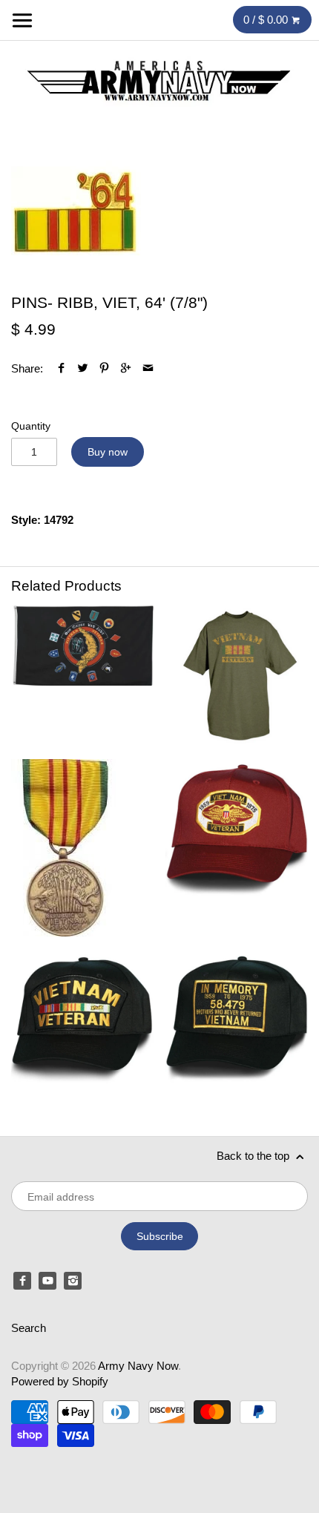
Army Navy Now (138, 1365)
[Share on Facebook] (61, 368)
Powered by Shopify (59, 1381)
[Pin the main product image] (104, 368)
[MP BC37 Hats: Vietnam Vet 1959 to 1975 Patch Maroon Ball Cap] (236, 847)
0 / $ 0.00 (267, 19)
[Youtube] (47, 1281)
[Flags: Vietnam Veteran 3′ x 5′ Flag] (82, 676)
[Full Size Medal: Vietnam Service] (82, 847)
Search (28, 1328)
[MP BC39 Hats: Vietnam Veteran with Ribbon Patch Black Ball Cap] (82, 1019)
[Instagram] (73, 1281)
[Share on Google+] (126, 368)
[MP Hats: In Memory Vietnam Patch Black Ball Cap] (236, 1019)
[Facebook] (22, 1281)
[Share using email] (148, 368)
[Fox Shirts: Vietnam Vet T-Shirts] (236, 676)
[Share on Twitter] (83, 368)
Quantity (30, 426)
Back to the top (254, 1155)
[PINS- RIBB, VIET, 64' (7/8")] (76, 213)
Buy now (108, 452)
